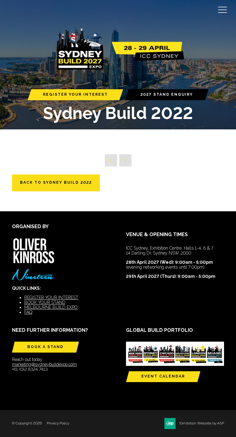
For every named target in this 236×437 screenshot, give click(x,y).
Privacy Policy (58, 423)
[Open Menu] (222, 9)
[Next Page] (125, 160)
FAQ (28, 312)
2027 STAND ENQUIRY (166, 94)
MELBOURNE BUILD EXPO (51, 307)
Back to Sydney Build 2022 (56, 182)
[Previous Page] (111, 160)
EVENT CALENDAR (163, 376)
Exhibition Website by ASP (201, 423)
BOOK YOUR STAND (44, 302)
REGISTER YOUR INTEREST (75, 94)
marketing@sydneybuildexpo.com (44, 364)
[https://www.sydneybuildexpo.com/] (118, 68)
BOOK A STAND (45, 347)
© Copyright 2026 (27, 423)
